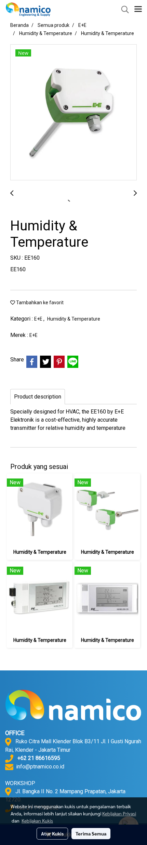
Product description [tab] (37, 396)
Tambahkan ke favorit (39, 302)
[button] (123, 9)
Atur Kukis (52, 833)
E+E (38, 319)
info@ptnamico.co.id (40, 766)
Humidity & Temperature (73, 319)
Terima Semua (91, 833)
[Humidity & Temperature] (73, 113)
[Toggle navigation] (138, 9)
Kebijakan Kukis (37, 820)
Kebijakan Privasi (119, 813)
